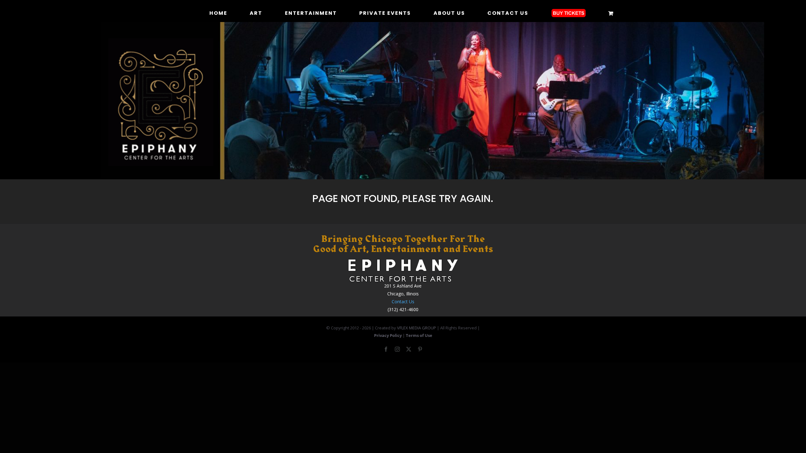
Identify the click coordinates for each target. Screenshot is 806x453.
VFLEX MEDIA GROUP (416, 328)
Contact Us (403, 302)
